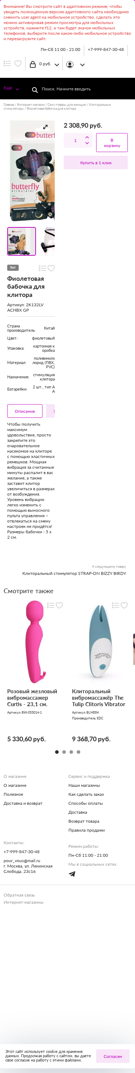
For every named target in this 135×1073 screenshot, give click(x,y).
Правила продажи (86, 830)
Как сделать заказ (86, 794)
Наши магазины (84, 785)
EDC (100, 718)
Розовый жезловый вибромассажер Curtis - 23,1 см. (32, 697)
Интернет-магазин (31, 105)
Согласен (113, 1056)
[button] (45, 127)
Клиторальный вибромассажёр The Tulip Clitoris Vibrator (98, 697)
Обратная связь (19, 895)
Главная (9, 105)
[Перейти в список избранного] (18, 63)
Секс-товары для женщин (67, 105)
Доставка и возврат (23, 803)
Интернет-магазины (24, 902)
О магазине (15, 785)
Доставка (77, 812)
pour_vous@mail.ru (22, 860)
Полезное (13, 794)
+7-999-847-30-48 (106, 49)
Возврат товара (83, 821)
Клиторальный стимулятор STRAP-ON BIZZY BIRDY (74, 573)
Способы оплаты (85, 803)
